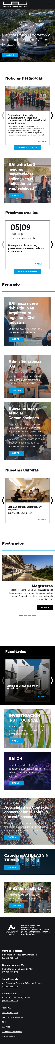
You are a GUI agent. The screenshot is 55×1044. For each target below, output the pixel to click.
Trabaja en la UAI (9, 1036)
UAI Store (6, 1027)
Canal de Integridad (10, 1013)
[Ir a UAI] (10, 5)
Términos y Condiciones (12, 1032)
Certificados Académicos (12, 1017)
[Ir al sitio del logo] (27, 5)
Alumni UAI (6, 1008)
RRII (4, 1022)
